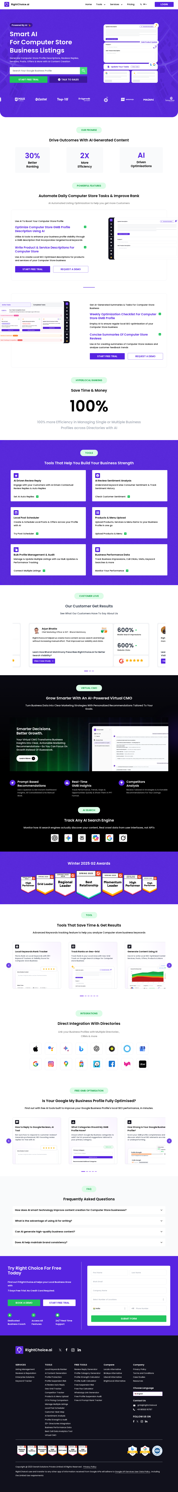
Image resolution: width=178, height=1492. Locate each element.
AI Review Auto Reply (55, 1384)
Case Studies (139, 1377)
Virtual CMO (50, 1435)
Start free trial (59, 1302)
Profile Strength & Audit (56, 1419)
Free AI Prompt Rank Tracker (88, 1400)
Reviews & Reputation (25, 1373)
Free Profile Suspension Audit (88, 1396)
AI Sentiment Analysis (55, 1415)
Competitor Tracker (54, 1392)
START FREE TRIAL (33, 269)
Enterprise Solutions (24, 1377)
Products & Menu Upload (56, 1396)
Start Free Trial (29, 79)
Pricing (130, 4)
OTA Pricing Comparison (56, 1400)
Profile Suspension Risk (55, 1381)
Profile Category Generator (87, 1373)
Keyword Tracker (23, 1381)
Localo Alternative (112, 1369)
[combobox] (143, 4)
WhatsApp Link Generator (86, 1392)
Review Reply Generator (85, 1369)
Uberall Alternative (113, 1377)
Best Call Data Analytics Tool (58, 1431)
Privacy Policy (139, 1369)
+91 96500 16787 (144, 1409)
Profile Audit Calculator (85, 1381)
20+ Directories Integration (58, 1423)
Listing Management (25, 1369)
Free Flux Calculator (83, 1388)
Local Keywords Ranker (56, 1369)
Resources (138, 1381)
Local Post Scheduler (55, 1408)
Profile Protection (53, 1377)
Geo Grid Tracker (53, 1388)
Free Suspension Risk (84, 1384)
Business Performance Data (58, 1427)
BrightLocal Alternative (114, 1381)
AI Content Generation (56, 1373)
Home (88, 4)
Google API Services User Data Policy (132, 1471)
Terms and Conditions (143, 1373)
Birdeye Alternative (113, 1373)
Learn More (25, 758)
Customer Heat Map (54, 1412)
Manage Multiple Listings (56, 1404)
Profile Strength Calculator (87, 1377)
